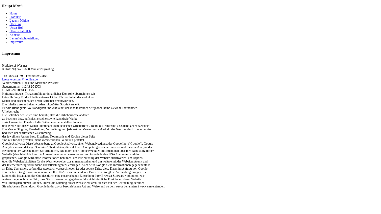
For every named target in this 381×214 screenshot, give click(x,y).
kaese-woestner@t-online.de (20, 79)
